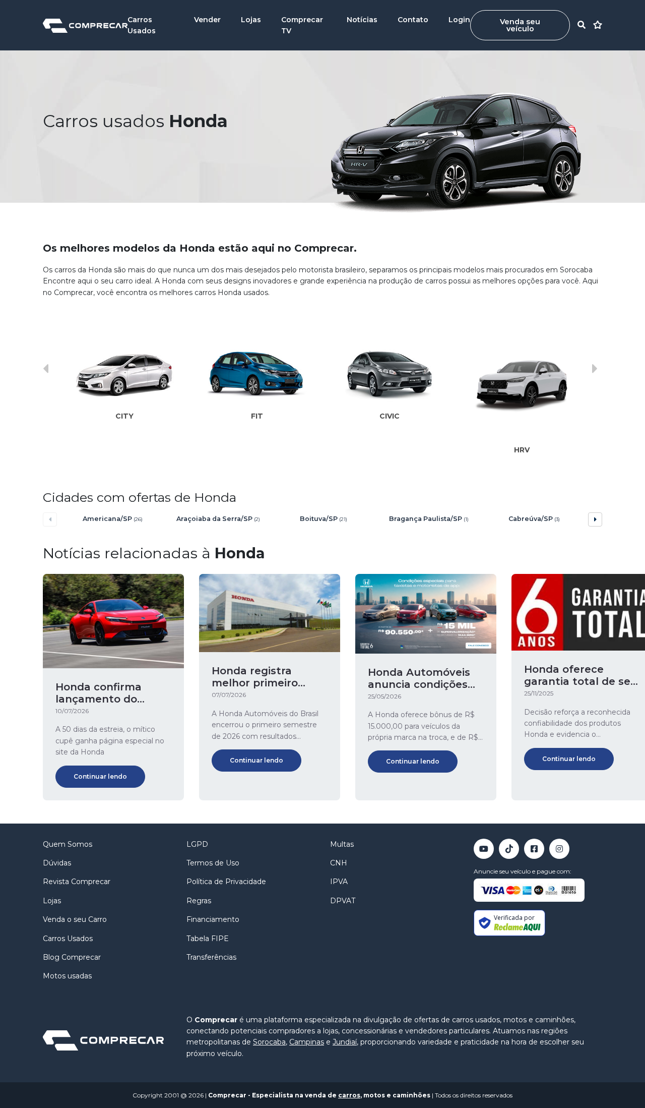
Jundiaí (345, 1041)
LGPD (197, 844)
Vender (207, 19)
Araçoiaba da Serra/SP (218, 518)
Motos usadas (67, 975)
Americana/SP (113, 518)
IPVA (339, 881)
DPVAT (342, 900)
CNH (338, 862)
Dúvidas (57, 862)
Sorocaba (269, 1041)
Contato (413, 19)
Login (459, 19)
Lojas (251, 19)
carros (349, 1095)
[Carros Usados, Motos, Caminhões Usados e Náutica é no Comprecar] (85, 25)
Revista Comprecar (76, 881)
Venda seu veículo (520, 25)
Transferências (211, 957)
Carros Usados (68, 938)
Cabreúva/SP (534, 518)
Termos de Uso (212, 862)
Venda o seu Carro (75, 919)
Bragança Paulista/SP (429, 518)
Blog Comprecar (72, 957)
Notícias (362, 19)
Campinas (306, 1041)
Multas (342, 844)
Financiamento (212, 919)
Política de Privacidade (226, 881)
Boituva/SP (323, 518)
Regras (198, 900)
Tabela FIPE (207, 938)
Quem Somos (67, 844)
